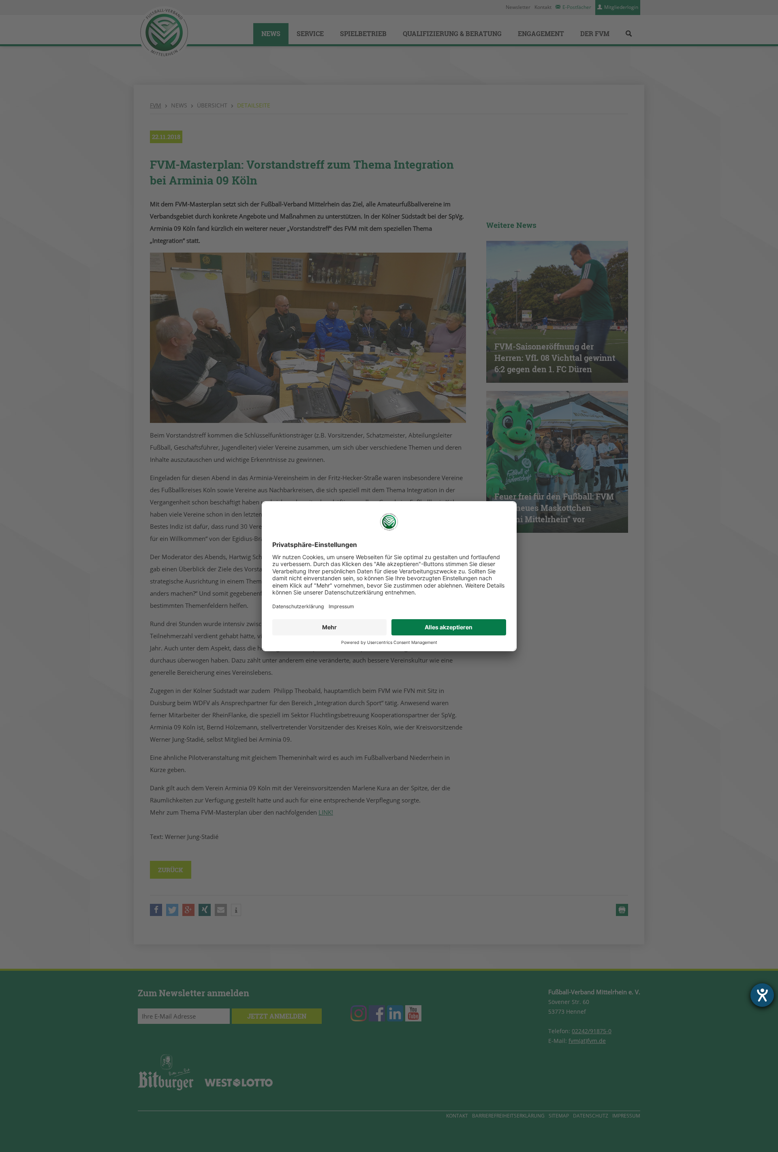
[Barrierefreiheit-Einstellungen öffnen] (762, 995)
